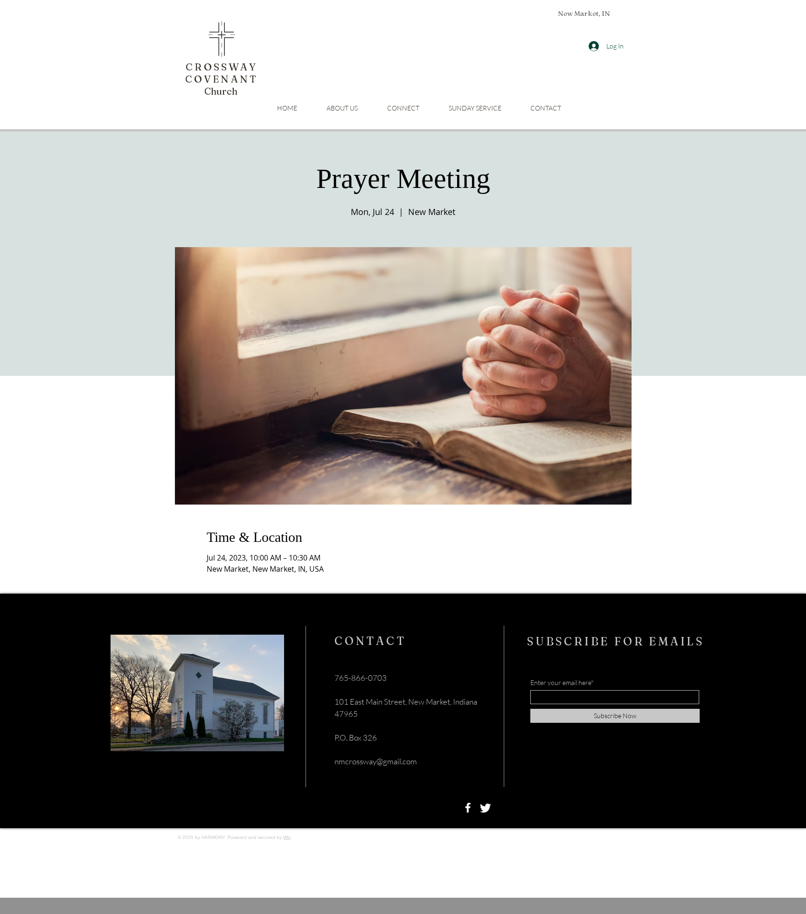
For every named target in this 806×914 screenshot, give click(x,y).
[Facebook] (467, 807)
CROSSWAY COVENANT (221, 73)
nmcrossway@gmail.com (375, 761)
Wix (287, 837)
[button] (403, 108)
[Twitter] (485, 807)
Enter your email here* (562, 682)
